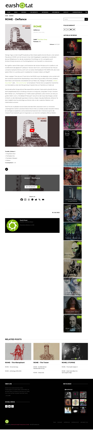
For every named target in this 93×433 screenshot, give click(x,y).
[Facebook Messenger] (32, 199)
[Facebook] (21, 199)
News (15, 12)
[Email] (43, 199)
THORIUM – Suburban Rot (72, 238)
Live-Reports (34, 12)
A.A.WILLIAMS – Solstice (72, 311)
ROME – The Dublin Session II (70, 367)
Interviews (45, 12)
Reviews (23, 12)
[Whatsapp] (28, 199)
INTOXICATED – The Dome (72, 275)
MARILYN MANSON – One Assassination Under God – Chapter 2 (72, 255)
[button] (68, 395)
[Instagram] (25, 199)
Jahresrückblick (77, 12)
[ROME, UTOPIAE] (75, 351)
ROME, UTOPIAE (68, 363)
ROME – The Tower (41, 363)
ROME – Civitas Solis (38, 372)
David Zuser (24, 220)
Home (8, 12)
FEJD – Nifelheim (72, 146)
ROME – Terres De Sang (11, 367)
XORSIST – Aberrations (72, 109)
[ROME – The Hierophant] (18, 351)
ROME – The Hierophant (15, 363)
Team (54, 422)
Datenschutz (75, 422)
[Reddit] (36, 199)
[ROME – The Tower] (46, 351)
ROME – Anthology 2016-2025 (13, 371)
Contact (66, 12)
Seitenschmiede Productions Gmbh (20, 424)
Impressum (67, 422)
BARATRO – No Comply (72, 90)
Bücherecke (55, 12)
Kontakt (60, 422)
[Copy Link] (39, 199)
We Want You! (84, 422)
